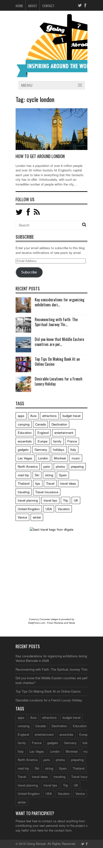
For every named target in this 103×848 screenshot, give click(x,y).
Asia (33, 415)
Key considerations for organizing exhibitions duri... (59, 302)
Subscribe (29, 272)
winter (37, 517)
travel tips (50, 500)
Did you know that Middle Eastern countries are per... (59, 341)
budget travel (71, 415)
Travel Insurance (46, 492)
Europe (42, 441)
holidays (58, 449)
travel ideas (68, 483)
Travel (50, 483)
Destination (59, 424)
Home (19, 5)
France (72, 441)
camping (23, 424)
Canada (40, 424)
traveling (23, 492)
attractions (49, 415)
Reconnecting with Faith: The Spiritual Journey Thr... (56, 322)
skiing (49, 475)
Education (25, 432)
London (43, 458)
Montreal (60, 458)
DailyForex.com (36, 623)
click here (36, 830)
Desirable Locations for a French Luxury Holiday (58, 381)
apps (21, 415)
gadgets (23, 449)
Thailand (23, 483)
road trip (23, 475)
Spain (63, 475)
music (76, 458)
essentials (25, 441)
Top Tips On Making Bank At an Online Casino (57, 361)
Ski (37, 475)
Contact (48, 5)
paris (46, 466)
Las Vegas (25, 458)
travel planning (28, 500)
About (32, 5)
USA (49, 509)
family (57, 441)
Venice (22, 517)
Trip (65, 500)
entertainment (63, 432)
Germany (40, 449)
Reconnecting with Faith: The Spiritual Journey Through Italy (57, 669)
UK (76, 500)
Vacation (64, 509)
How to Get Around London (40, 156)
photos (60, 466)
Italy (73, 449)
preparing (77, 466)
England (43, 432)
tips (37, 483)
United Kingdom (29, 509)
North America (28, 466)
